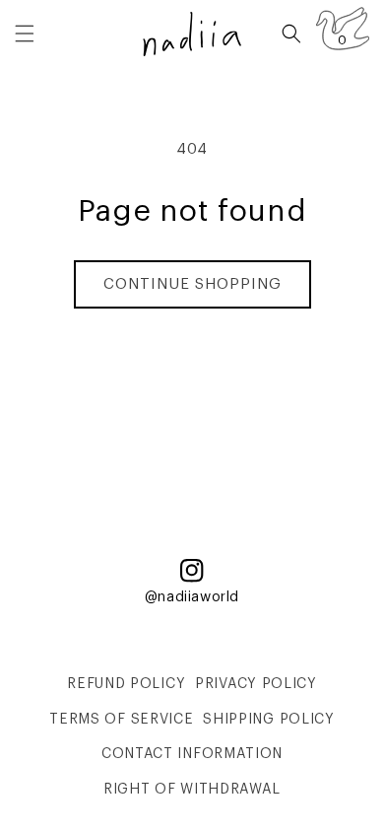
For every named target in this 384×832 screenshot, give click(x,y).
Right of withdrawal (192, 790)
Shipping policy (269, 720)
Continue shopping (192, 284)
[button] (24, 33)
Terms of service (121, 720)
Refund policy (126, 684)
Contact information (192, 754)
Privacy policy (256, 684)
